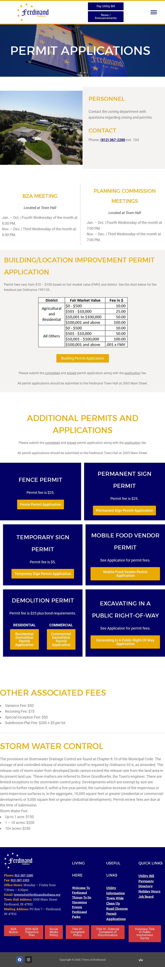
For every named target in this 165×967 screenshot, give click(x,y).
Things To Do (81, 897)
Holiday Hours (149, 891)
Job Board (146, 896)
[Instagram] (28, 959)
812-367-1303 (20, 880)
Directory (145, 886)
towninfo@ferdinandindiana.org (37, 895)
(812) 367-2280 (112, 140)
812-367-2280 (24, 875)
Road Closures (117, 908)
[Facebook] (19, 959)
